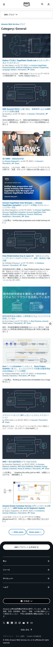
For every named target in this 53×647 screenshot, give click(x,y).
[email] (32, 623)
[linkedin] (12, 623)
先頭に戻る (25, 630)
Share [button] (32, 70)
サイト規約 (20, 636)
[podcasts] (28, 623)
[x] (4, 623)
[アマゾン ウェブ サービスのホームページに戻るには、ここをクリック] (26, 4)
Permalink (22, 70)
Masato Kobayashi (12, 161)
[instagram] (16, 623)
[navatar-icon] (48, 4)
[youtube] (24, 623)
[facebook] (8, 623)
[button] (26, 14)
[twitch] (20, 623)
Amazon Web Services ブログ (13, 24)
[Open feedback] (50, 323)
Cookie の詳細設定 (34, 636)
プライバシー (8, 636)
